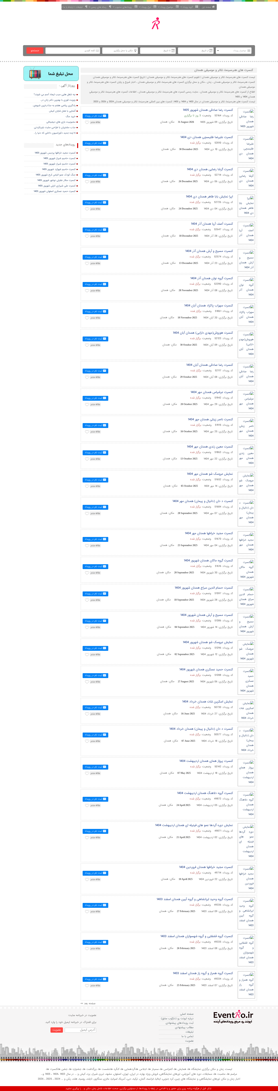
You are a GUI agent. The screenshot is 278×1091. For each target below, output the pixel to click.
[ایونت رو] (148, 28)
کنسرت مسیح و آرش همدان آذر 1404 (209, 251)
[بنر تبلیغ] (51, 74)
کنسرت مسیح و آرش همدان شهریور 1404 (206, 615)
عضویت (189, 1041)
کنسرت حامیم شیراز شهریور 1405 (59, 158)
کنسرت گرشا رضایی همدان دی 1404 (210, 169)
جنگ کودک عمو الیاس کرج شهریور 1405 (56, 175)
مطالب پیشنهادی (184, 1027)
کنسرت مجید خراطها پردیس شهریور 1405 (55, 153)
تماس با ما (188, 1036)
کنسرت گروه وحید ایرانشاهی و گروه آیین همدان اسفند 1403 (195, 899)
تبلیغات (190, 1032)
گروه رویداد (188, 7)
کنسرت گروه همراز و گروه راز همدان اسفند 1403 (203, 973)
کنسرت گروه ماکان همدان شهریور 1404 (208, 560)
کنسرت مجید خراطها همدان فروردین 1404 (206, 867)
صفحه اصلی (187, 1014)
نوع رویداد (146, 7)
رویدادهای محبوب (124, 7)
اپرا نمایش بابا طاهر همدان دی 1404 (209, 196)
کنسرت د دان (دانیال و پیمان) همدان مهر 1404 (202, 501)
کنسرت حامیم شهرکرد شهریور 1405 (59, 169)
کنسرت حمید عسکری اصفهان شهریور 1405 (55, 191)
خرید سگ (71, 116)
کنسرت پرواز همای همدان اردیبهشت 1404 (206, 761)
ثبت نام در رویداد (93, 116)
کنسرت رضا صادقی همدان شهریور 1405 (208, 110)
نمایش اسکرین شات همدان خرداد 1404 (207, 701)
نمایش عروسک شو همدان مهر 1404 (210, 473)
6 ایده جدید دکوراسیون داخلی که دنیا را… (55, 133)
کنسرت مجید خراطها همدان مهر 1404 (209, 533)
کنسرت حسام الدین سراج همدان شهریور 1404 (204, 587)
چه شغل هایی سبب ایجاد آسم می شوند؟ (55, 94)
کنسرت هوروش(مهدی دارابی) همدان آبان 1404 (203, 332)
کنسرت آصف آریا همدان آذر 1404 (212, 223)
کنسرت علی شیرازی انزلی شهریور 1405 (57, 186)
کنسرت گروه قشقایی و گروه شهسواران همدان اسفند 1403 (196, 936)
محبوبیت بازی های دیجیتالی (61, 122)
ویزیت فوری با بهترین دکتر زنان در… (58, 100)
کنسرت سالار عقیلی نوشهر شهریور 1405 (56, 180)
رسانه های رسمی (99, 7)
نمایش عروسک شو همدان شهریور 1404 (208, 642)
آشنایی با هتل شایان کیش (62, 111)
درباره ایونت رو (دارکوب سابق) (177, 1018)
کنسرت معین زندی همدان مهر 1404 (210, 446)
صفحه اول (206, 7)
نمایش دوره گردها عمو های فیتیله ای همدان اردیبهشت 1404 (194, 825)
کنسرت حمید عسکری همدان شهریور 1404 (206, 669)
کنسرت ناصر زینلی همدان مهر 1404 (210, 419)
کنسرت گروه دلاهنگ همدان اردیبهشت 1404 (205, 793)
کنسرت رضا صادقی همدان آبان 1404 (209, 365)
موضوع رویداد (167, 7)
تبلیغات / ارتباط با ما (73, 7)
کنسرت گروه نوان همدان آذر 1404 (211, 278)
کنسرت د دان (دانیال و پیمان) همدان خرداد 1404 (201, 728)
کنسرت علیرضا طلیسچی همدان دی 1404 (206, 137)
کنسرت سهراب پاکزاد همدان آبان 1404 (208, 305)
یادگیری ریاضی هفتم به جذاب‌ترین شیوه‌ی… (54, 105)
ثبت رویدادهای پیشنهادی (180, 1023)
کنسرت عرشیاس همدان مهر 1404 (211, 392)
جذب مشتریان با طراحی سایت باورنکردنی (55, 127)
